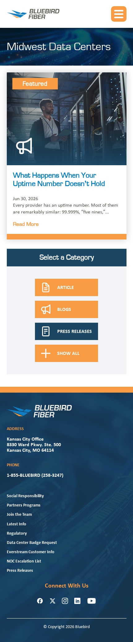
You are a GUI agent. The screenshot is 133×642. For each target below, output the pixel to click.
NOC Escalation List (24, 561)
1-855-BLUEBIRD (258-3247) (35, 475)
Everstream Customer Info (30, 552)
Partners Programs (24, 505)
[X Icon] (52, 601)
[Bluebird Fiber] (33, 14)
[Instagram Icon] (65, 601)
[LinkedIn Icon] (77, 601)
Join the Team (19, 514)
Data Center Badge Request (32, 543)
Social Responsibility (25, 496)
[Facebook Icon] (39, 600)
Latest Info (16, 524)
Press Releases (20, 570)
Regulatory (17, 533)
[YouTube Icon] (92, 601)
